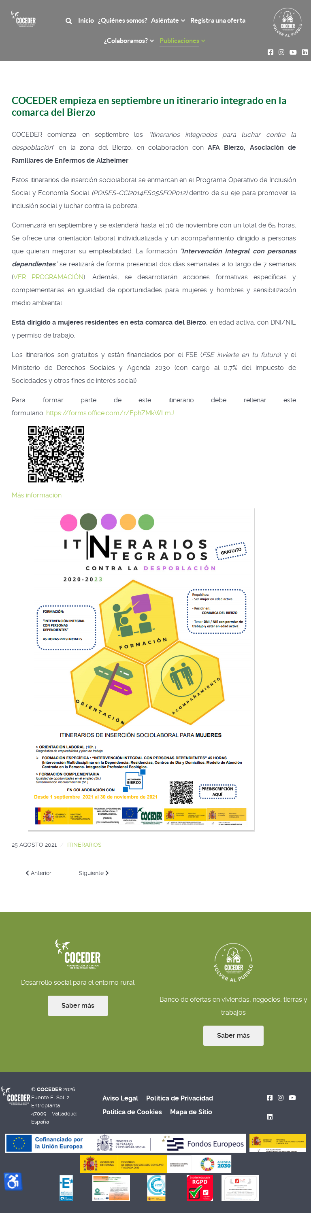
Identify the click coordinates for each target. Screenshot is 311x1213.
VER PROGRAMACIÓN (48, 277)
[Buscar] (70, 20)
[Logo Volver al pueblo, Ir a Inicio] (287, 21)
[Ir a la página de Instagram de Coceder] (280, 1098)
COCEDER (50, 1089)
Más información (37, 495)
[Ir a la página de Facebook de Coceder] (269, 1098)
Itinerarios (84, 844)
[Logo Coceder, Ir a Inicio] (23, 18)
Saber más (78, 1005)
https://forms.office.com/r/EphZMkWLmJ (110, 413)
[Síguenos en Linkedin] (269, 1117)
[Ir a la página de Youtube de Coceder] (292, 1098)
